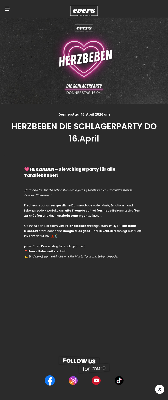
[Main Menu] (8, 9)
